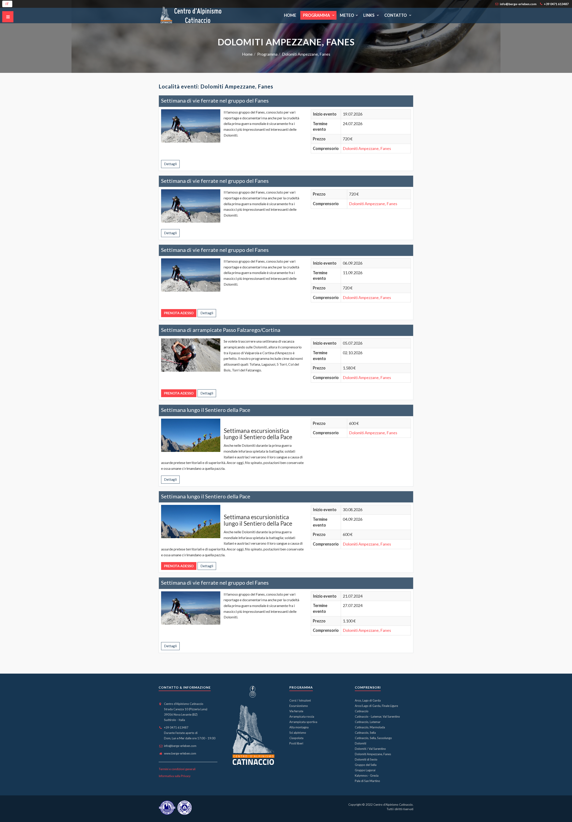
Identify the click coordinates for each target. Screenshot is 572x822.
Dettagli (170, 164)
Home (290, 15)
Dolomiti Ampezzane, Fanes (367, 148)
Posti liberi (296, 743)
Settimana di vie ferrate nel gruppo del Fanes (215, 100)
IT (7, 4)
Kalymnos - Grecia (367, 775)
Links (369, 15)
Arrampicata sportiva (303, 722)
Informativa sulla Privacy (175, 776)
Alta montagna (299, 727)
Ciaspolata (296, 738)
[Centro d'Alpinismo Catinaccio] (190, 15)
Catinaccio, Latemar (368, 722)
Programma (317, 15)
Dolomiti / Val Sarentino (370, 748)
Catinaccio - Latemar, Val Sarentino (377, 716)
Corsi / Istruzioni (300, 700)
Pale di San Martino (367, 781)
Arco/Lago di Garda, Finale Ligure (376, 706)
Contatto (396, 15)
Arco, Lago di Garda (368, 700)
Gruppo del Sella (365, 765)
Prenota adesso (178, 313)
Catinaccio (361, 711)
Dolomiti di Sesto (366, 759)
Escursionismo (298, 706)
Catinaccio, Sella (365, 732)
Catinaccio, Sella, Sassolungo (373, 738)
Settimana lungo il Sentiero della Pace (205, 410)
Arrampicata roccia (301, 716)
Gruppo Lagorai (365, 770)
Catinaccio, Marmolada (370, 727)
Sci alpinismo (297, 732)
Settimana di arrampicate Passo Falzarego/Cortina (220, 330)
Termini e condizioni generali (177, 769)
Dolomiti (360, 743)
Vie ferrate (296, 711)
